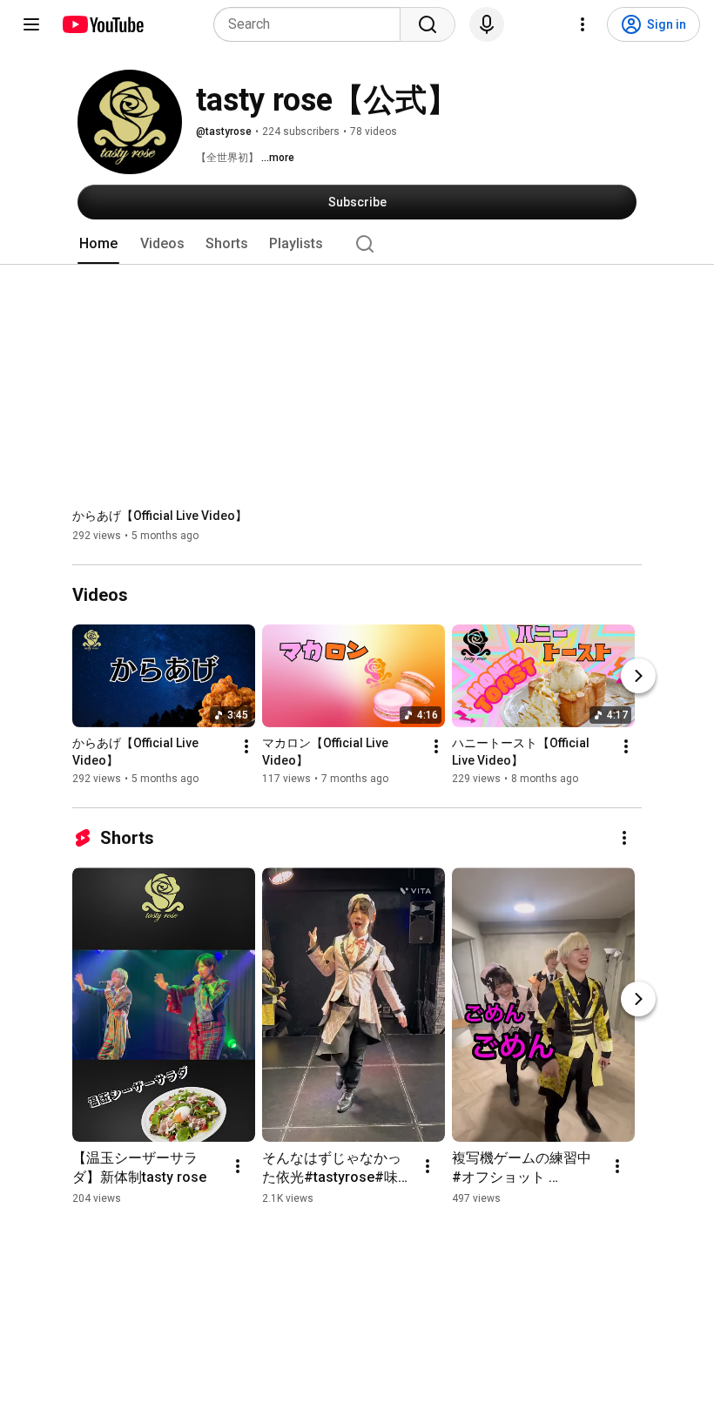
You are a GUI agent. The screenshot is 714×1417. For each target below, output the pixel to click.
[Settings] (582, 24)
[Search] (427, 24)
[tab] (98, 244)
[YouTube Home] (102, 24)
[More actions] (246, 746)
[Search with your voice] (486, 24)
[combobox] (312, 24)
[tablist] (357, 244)
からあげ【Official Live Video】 (159, 516)
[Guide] (31, 24)
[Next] (638, 675)
